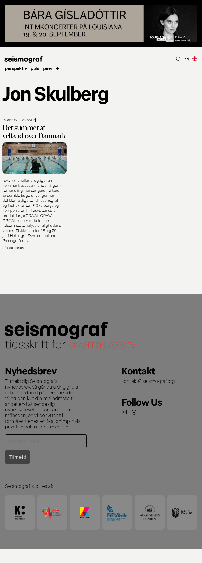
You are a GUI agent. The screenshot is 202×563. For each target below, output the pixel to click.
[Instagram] (124, 412)
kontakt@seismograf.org (148, 380)
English (194, 58)
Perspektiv (16, 68)
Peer (47, 68)
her (64, 426)
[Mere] (58, 68)
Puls (35, 68)
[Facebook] (134, 412)
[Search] (178, 59)
